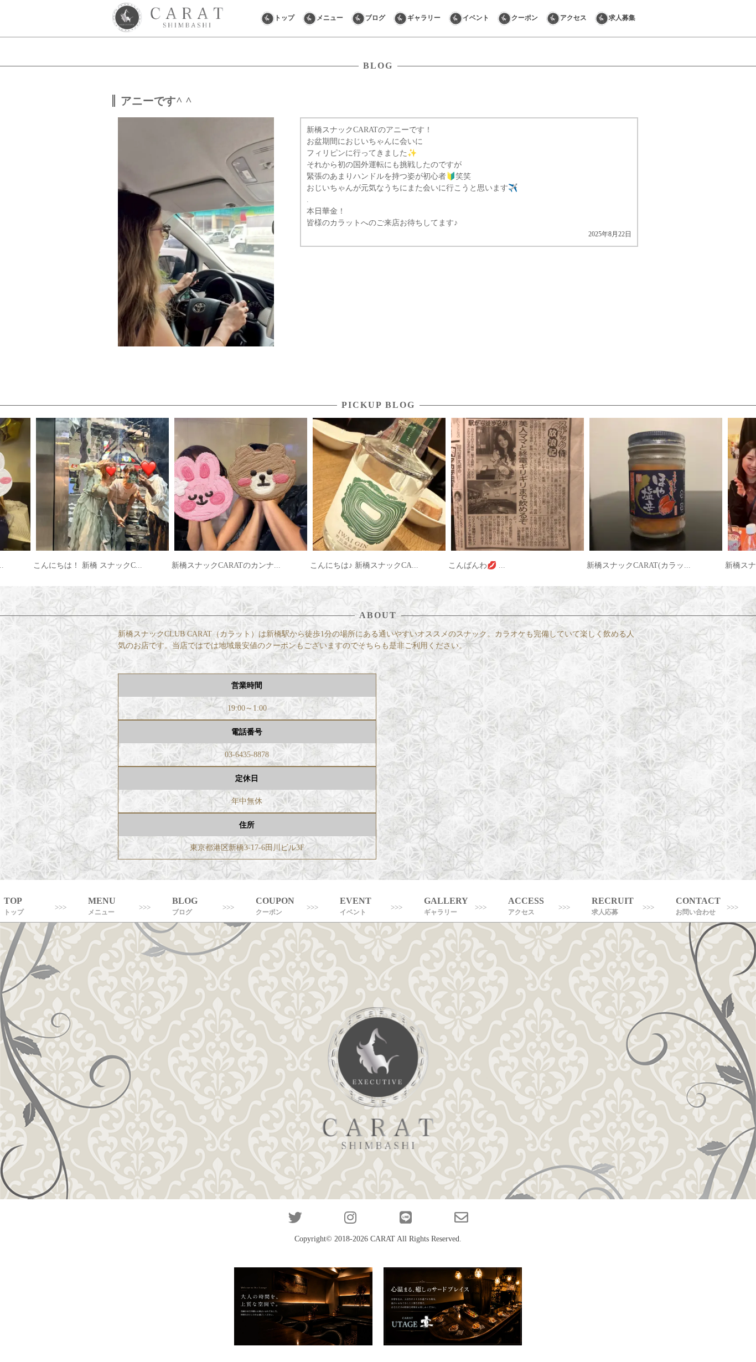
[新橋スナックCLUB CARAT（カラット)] (167, 18)
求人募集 (622, 18)
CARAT (382, 1239)
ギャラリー (424, 18)
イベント (476, 18)
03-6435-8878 (247, 754)
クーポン (524, 18)
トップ (284, 18)
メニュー (330, 18)
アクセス (573, 18)
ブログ (375, 18)
